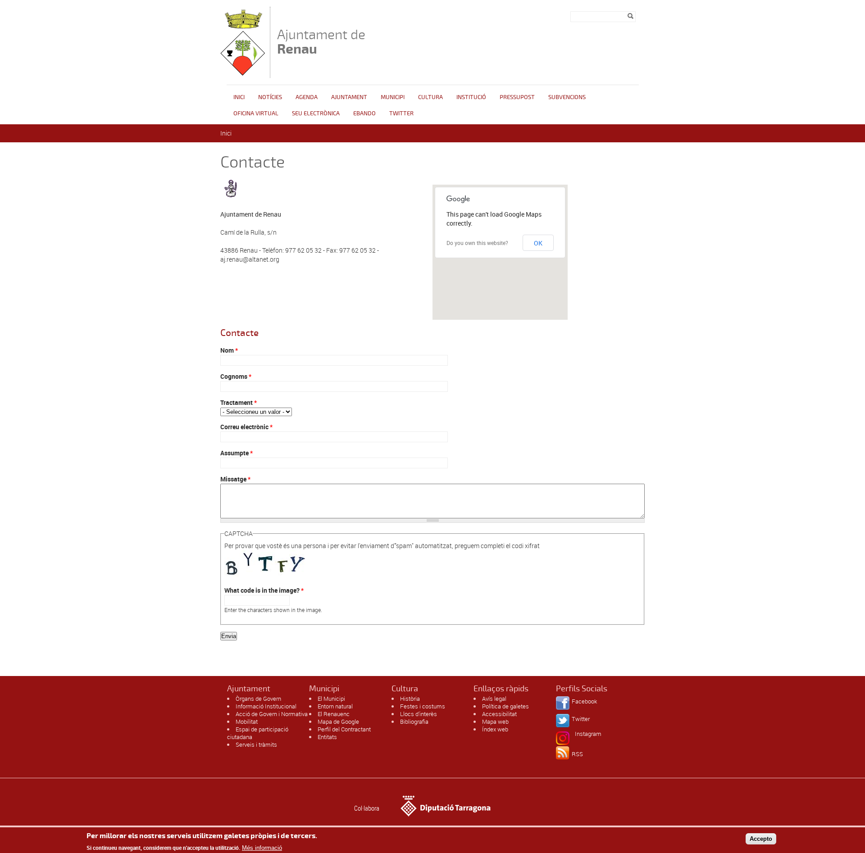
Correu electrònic (246, 426)
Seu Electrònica (316, 113)
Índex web (495, 729)
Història (410, 698)
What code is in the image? (264, 590)
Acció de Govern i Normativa (272, 714)
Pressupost (517, 97)
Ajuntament (349, 97)
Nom (229, 350)
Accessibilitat (499, 714)
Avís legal (494, 698)
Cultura (430, 97)
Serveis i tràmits (256, 744)
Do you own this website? (477, 242)
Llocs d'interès (418, 714)
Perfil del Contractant (344, 729)
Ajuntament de (321, 42)
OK (538, 243)
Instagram (588, 734)
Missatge (235, 479)
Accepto (761, 838)
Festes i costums (422, 706)
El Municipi (331, 698)
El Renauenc (334, 714)
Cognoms (235, 376)
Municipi (393, 97)
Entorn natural (335, 706)
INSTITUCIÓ (471, 97)
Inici (239, 97)
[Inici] (242, 73)
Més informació (262, 847)
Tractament (238, 402)
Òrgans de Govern (258, 698)
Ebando (364, 113)
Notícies (270, 97)
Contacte (239, 333)
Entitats (327, 737)
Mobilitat (247, 721)
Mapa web (495, 721)
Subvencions (567, 97)
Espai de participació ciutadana (257, 733)
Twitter (401, 113)
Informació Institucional (266, 706)
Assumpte (236, 453)
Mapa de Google (338, 721)
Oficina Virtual (255, 113)
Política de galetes (505, 706)
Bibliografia (414, 721)
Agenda (307, 97)
